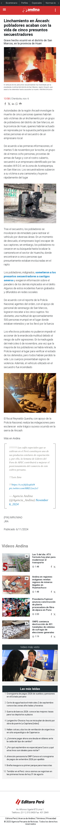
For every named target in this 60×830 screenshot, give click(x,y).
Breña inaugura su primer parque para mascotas (29, 765)
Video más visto (30, 647)
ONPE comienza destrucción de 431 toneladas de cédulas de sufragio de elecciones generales (43, 627)
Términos (40, 818)
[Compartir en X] (54, 566)
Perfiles (24, 3)
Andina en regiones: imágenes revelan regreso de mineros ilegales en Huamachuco (42, 582)
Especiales (37, 3)
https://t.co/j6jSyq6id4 (23, 484)
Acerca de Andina (26, 818)
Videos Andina (15, 546)
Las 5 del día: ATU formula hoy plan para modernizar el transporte (43, 558)
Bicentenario (11, 3)
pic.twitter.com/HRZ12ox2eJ (23, 488)
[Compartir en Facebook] (51, 566)
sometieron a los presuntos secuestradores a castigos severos (30, 276)
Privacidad (51, 818)
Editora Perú (11, 818)
